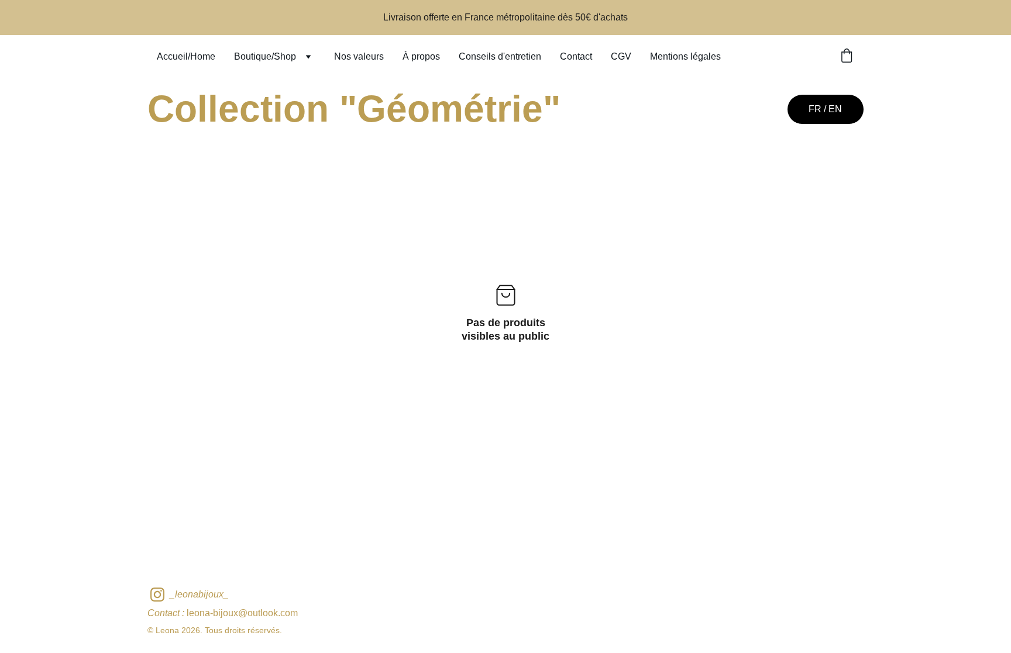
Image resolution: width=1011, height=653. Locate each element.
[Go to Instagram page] (157, 595)
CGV (621, 56)
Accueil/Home (186, 56)
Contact (576, 56)
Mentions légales (685, 56)
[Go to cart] (846, 56)
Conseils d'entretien (500, 56)
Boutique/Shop (265, 56)
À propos (421, 56)
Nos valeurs (359, 56)
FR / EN (825, 109)
